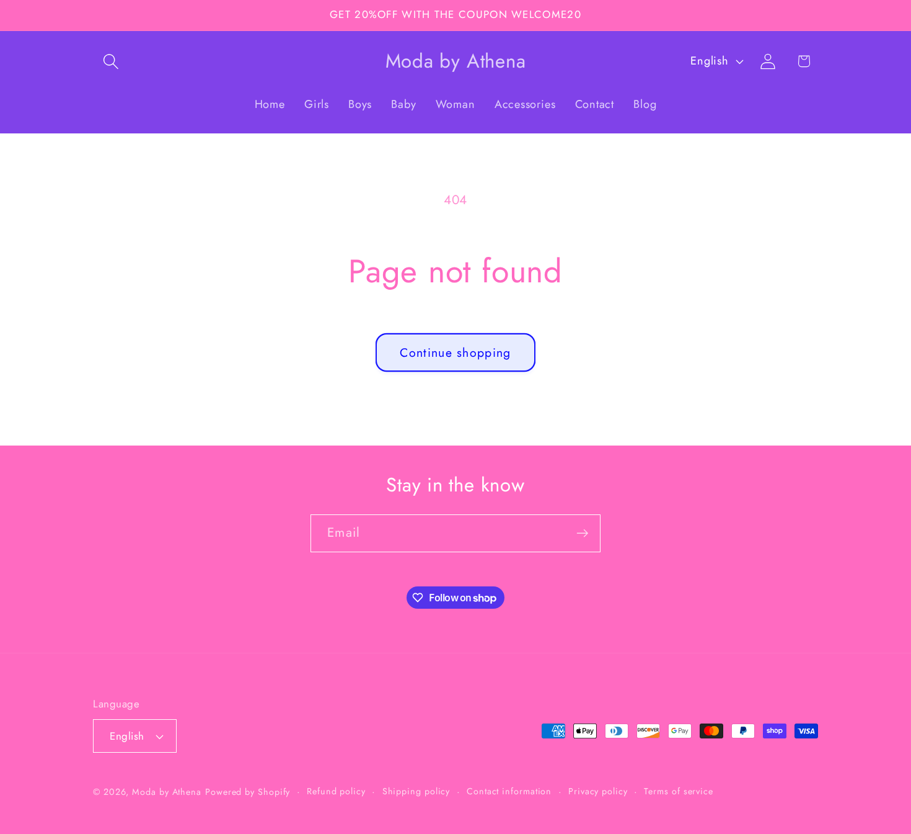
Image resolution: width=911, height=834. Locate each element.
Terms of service (678, 791)
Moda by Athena (166, 792)
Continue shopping (455, 352)
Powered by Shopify (247, 792)
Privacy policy (598, 791)
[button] (110, 61)
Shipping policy (416, 791)
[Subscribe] (582, 533)
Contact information (509, 791)
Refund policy (336, 791)
